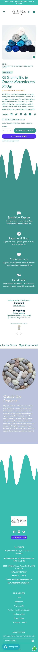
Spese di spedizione (15, 123)
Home (4, 64)
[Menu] (4, 12)
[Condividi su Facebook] (11, 114)
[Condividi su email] (30, 114)
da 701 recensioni (19, 305)
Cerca (19, 598)
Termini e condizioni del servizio (19, 610)
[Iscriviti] (32, 640)
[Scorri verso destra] (34, 43)
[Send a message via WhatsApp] (34, 648)
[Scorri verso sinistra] (4, 43)
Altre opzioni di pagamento (10, 141)
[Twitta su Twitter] (16, 114)
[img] (19, 303)
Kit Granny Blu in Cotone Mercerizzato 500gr (17, 67)
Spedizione (19, 602)
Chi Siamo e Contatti (19, 622)
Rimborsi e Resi (19, 614)
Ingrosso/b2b (19, 606)
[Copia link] (34, 114)
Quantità (4, 126)
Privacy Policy (19, 618)
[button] (29, 12)
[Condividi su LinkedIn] (20, 114)
